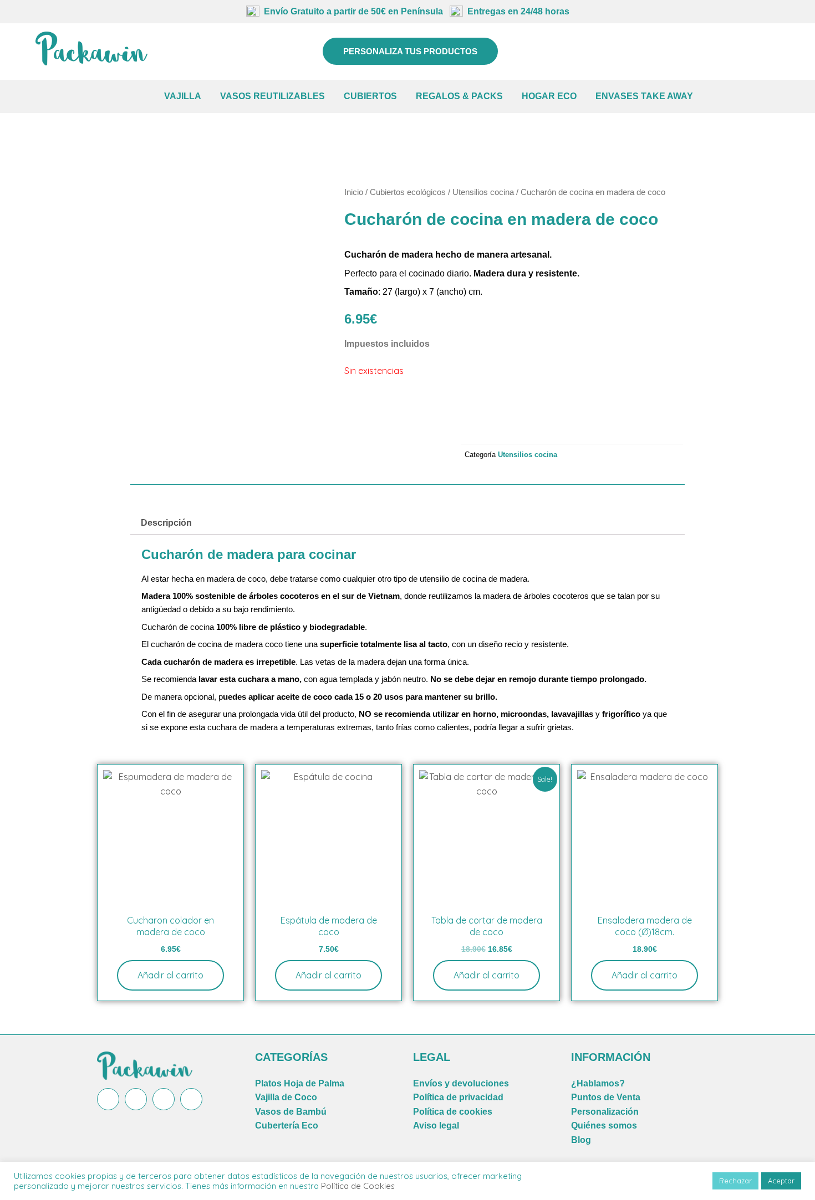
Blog (581, 1140)
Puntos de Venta (605, 1097)
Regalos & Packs (459, 96)
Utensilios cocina (483, 192)
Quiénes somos (604, 1125)
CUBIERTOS (370, 96)
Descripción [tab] (166, 522)
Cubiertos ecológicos (408, 192)
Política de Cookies (358, 1186)
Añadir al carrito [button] (170, 975)
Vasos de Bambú (291, 1111)
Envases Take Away (644, 96)
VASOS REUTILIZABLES (272, 96)
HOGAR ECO (549, 96)
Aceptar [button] (781, 1180)
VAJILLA (182, 96)
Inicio (353, 192)
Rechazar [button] (735, 1180)
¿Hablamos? (598, 1083)
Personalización (605, 1111)
